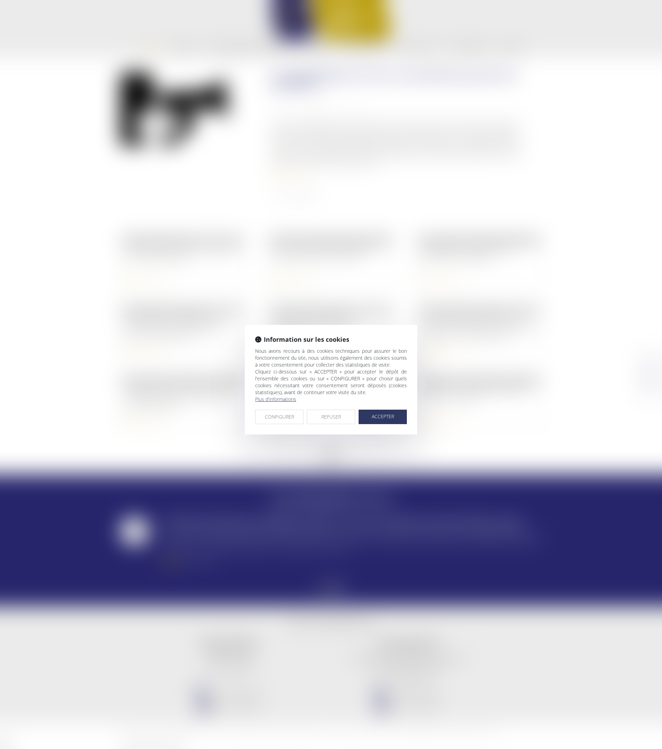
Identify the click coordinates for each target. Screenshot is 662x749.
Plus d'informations (275, 399)
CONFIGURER (279, 416)
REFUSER (331, 416)
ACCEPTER (383, 416)
